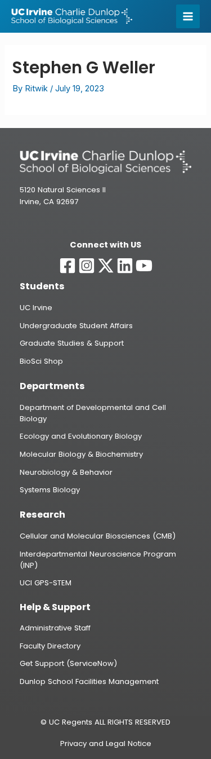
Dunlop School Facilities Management (89, 681)
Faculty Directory (50, 646)
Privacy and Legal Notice (105, 743)
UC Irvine (36, 307)
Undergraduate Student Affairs (76, 325)
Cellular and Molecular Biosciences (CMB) (98, 536)
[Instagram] (86, 265)
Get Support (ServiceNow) (68, 663)
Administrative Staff (55, 628)
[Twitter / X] (105, 265)
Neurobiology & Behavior (66, 472)
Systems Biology (50, 489)
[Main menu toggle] (188, 16)
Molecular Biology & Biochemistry (81, 454)
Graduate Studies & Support (72, 343)
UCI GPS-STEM (45, 582)
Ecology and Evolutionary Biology (81, 436)
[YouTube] (144, 265)
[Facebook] (67, 265)
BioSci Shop (41, 361)
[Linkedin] (124, 265)
